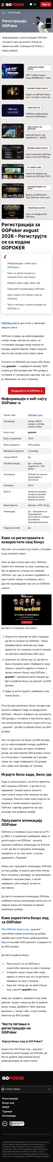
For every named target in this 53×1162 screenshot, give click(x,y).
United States (12, 1089)
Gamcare (20, 1156)
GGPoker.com (9, 323)
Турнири (7, 1111)
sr (34, 4)
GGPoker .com (35, 415)
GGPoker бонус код (17, 929)
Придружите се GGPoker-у (26, 390)
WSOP (5, 1107)
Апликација (9, 1115)
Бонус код (8, 1102)
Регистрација (10, 1098)
